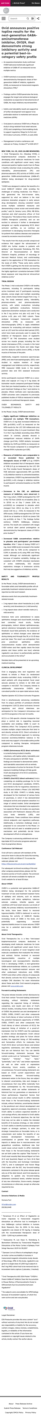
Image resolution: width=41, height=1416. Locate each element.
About (11, 1404)
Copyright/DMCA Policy (14, 1413)
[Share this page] (38, 18)
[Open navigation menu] (4, 18)
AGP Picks (5, 3)
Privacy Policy (30, 1413)
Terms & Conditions (29, 1408)
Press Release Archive (23, 1404)
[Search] (27, 18)
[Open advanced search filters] (32, 18)
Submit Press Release (12, 1408)
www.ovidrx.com (17, 986)
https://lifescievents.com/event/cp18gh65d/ (19, 864)
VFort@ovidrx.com (9, 1204)
